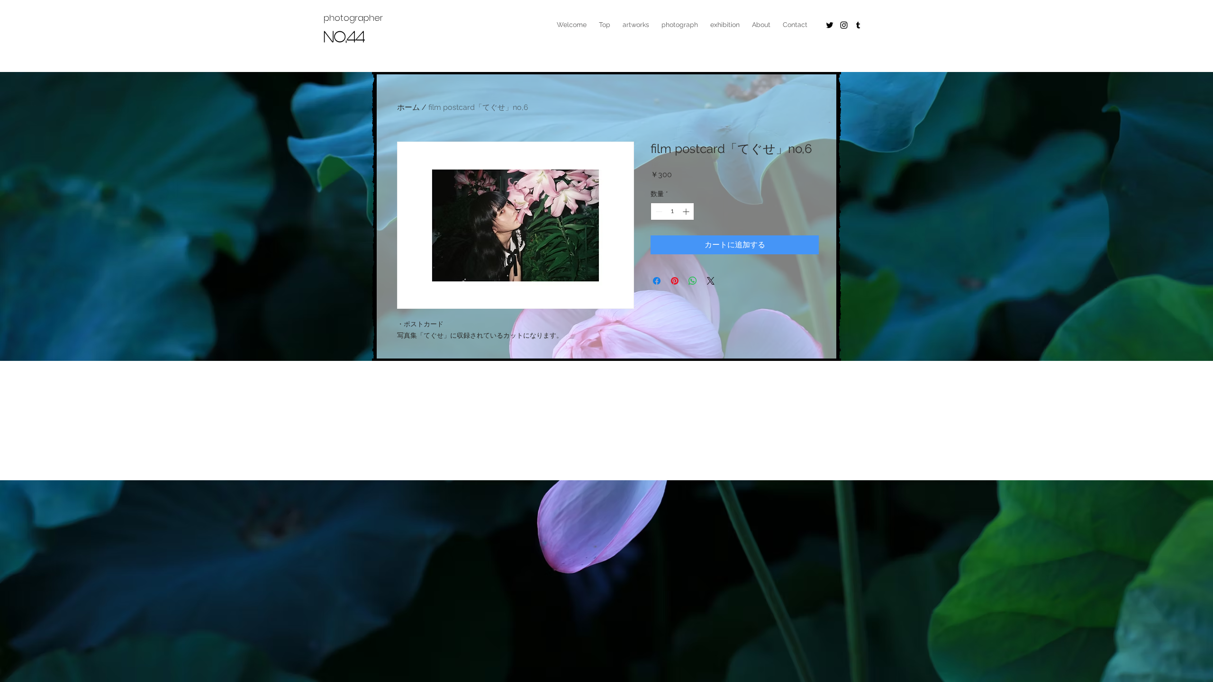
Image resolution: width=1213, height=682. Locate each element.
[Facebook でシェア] (656, 281)
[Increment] (687, 211)
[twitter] (829, 25)
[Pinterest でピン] (674, 281)
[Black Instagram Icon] (844, 25)
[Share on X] (710, 281)
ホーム (408, 107)
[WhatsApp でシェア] (692, 281)
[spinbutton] (672, 211)
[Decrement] (658, 211)
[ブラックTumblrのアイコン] (858, 25)
